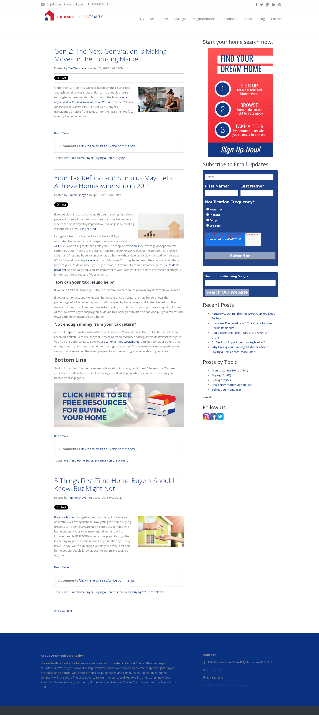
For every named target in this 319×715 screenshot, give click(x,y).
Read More (61, 133)
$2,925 (62, 246)
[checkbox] (239, 217)
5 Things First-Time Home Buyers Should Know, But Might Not (114, 484)
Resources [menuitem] (229, 18)
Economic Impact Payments (122, 342)
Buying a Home (104, 158)
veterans (92, 260)
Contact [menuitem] (277, 18)
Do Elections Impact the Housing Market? (238, 342)
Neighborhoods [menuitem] (203, 18)
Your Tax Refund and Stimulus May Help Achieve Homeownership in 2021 (113, 181)
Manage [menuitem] (180, 18)
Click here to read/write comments (107, 146)
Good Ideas (123, 592)
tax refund (89, 229)
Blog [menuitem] (261, 18)
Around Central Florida (230, 370)
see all (207, 397)
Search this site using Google (226, 276)
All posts (59, 611)
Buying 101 (123, 158)
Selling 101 (221, 380)
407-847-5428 (214, 670)
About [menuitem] (247, 18)
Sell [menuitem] (152, 18)
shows (134, 246)
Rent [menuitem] (164, 18)
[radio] (239, 209)
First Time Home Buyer (78, 158)
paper (70, 332)
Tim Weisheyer (78, 68)
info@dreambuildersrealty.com (227, 685)
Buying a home (64, 517)
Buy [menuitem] (141, 18)
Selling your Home (226, 389)
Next (69, 611)
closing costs (113, 346)
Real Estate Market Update (232, 385)
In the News (155, 592)
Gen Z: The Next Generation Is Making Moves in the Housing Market (110, 55)
